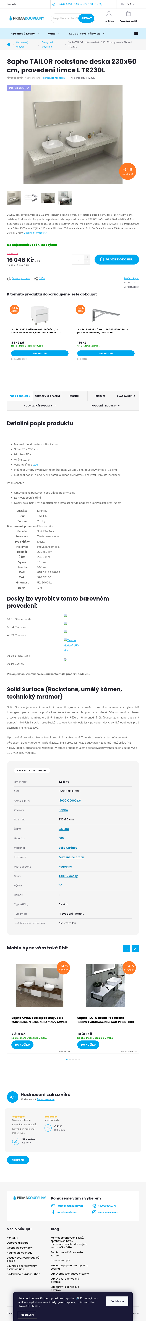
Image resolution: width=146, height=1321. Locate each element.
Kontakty (11, 4)
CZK (128, 4)
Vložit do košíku (119, 259)
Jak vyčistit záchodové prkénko (65, 1280)
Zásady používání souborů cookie (23, 1259)
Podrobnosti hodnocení (53, 77)
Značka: (131, 278)
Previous (126, 948)
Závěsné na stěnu (71, 857)
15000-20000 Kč (70, 800)
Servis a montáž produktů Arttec (67, 1254)
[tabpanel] (40, 332)
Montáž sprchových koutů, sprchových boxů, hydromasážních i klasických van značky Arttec (69, 1242)
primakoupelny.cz (67, 1212)
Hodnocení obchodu (19, 1252)
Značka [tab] (126, 396)
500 (61, 838)
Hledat (86, 18)
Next (135, 948)
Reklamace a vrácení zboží (23, 1274)
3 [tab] (73, 1059)
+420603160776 (107, 1206)
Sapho (63, 810)
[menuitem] (25, 33)
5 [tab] (79, 1059)
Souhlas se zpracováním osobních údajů (22, 1267)
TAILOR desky (68, 876)
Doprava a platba (17, 1243)
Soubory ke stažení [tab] (47, 396)
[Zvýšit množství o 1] (87, 257)
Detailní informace (34, 232)
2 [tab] (70, 1059)
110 (60, 885)
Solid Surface (68, 848)
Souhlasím (117, 1301)
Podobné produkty (104, 405)
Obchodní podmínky (20, 1247)
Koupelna (65, 866)
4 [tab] (76, 1059)
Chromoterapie (60, 1260)
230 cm (64, 829)
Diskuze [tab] (100, 396)
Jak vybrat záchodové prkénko (70, 1273)
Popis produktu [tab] (20, 396)
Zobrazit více (18, 1161)
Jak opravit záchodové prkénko (65, 1288)
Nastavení (27, 1315)
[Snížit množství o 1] (87, 262)
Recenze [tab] (74, 396)
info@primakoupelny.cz (70, 1206)
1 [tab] (66, 1059)
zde (35, 465)
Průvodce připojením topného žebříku (69, 1267)
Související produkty (38, 405)
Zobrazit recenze (45, 1099)
